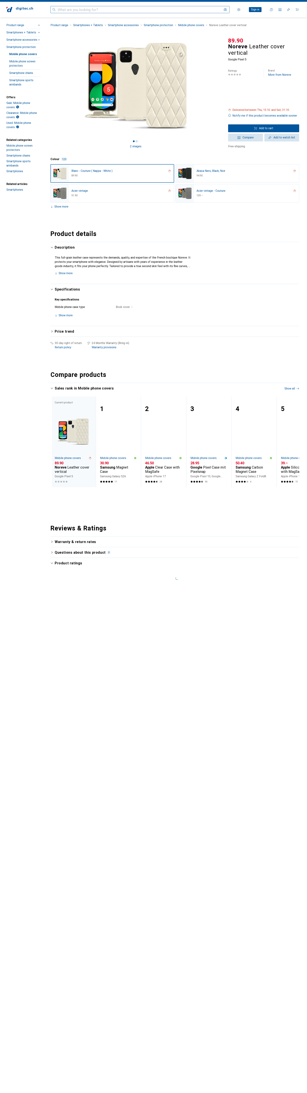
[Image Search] (225, 9)
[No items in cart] (297, 9)
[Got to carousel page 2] (137, 141)
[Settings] (239, 9)
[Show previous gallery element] (49, 86)
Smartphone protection (21, 47)
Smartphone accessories (21, 39)
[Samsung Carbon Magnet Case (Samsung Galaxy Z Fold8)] (254, 441)
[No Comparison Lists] (280, 9)
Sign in (255, 9)
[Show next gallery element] (221, 86)
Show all (289, 388)
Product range (15, 25)
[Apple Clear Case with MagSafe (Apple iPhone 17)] (163, 441)
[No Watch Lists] (288, 9)
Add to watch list (284, 137)
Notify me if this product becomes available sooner (264, 115)
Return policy (63, 347)
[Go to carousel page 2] (174, 494)
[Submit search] (54, 9)
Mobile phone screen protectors (22, 63)
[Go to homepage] (19, 9)
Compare (248, 137)
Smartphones (14, 171)
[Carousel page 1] (134, 141)
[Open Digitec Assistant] (271, 9)
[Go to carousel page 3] (177, 494)
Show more (61, 206)
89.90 (235, 40)
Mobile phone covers (23, 54)
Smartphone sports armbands (21, 82)
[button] (263, 110)
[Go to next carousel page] (292, 441)
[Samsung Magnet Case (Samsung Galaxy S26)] (118, 441)
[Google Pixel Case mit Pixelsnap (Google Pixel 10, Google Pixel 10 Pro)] (208, 441)
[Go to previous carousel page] (56, 441)
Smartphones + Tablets (21, 32)
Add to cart (266, 128)
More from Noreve (279, 72)
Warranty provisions (104, 347)
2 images (135, 146)
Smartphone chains (21, 73)
